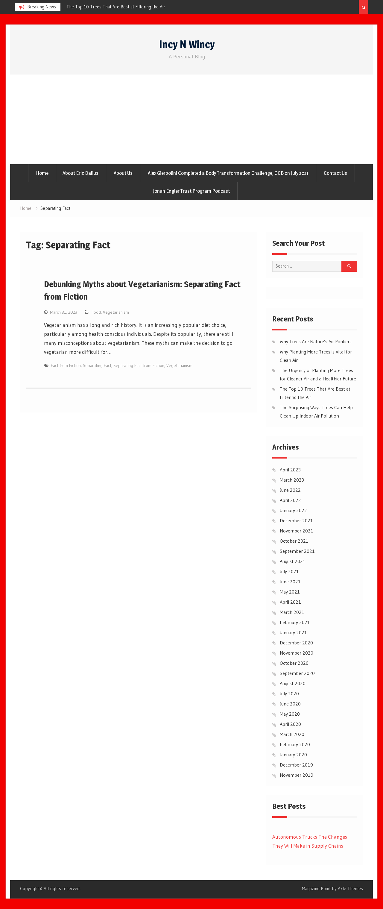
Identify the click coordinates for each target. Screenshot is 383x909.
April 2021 (290, 602)
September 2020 (297, 673)
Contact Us (335, 173)
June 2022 (290, 490)
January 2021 (293, 632)
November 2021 (296, 531)
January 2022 (293, 510)
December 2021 (296, 520)
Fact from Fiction (66, 365)
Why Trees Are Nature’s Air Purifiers (101, 7)
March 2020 (292, 734)
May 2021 (290, 592)
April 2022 (290, 500)
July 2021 (289, 571)
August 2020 (293, 683)
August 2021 (293, 561)
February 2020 (295, 744)
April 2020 (290, 724)
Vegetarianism (116, 312)
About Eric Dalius (80, 173)
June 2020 (290, 704)
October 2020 (294, 663)
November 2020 (296, 653)
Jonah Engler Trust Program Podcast (191, 191)
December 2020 (296, 643)
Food (96, 312)
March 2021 (292, 612)
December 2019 (296, 765)
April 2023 (290, 470)
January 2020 (293, 755)
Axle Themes (350, 888)
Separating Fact (97, 365)
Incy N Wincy (187, 44)
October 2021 (294, 541)
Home (42, 173)
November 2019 (296, 775)
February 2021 (295, 622)
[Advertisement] (191, 119)
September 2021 (297, 551)
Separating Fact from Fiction (138, 365)
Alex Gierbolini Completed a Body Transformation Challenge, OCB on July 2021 (228, 173)
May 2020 (290, 714)
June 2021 (290, 582)
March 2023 (292, 480)
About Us (123, 173)
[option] (120, 7)
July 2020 (289, 693)
